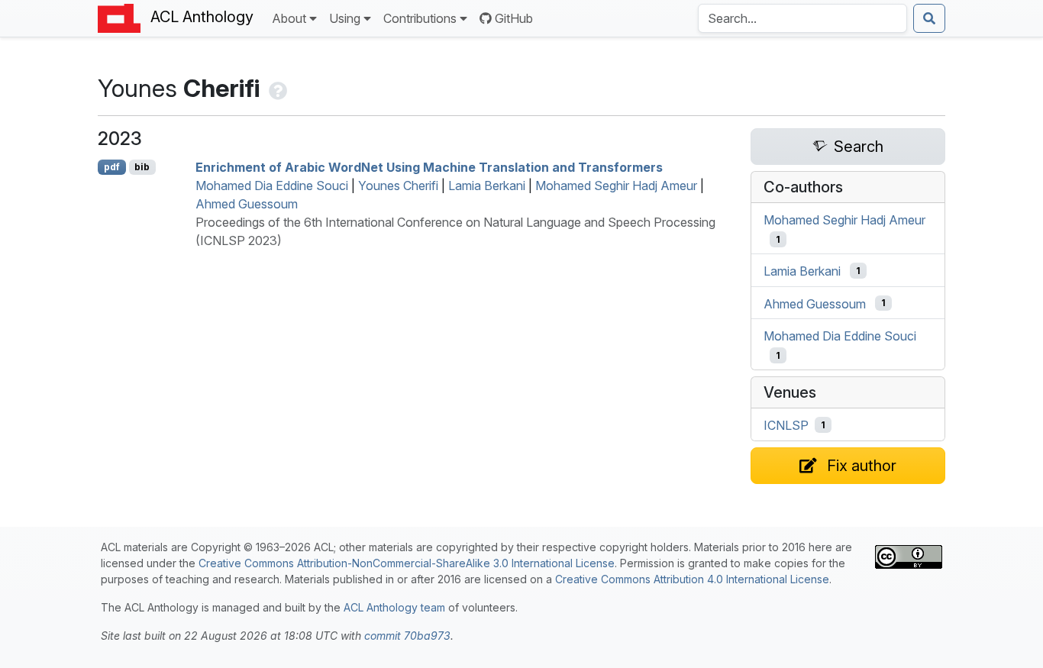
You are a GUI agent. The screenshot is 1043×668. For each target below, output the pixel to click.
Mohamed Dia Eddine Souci (271, 185)
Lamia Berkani (486, 185)
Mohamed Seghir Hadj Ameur (616, 185)
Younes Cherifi (398, 185)
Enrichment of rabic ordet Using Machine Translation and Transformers (429, 167)
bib (142, 167)
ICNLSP (786, 425)
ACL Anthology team (394, 607)
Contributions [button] (420, 18)
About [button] (289, 18)
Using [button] (344, 18)
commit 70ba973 (407, 635)
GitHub (514, 18)
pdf (112, 167)
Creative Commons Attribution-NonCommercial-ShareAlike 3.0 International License (407, 563)
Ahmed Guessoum (246, 203)
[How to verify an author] (276, 88)
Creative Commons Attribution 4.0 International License (692, 579)
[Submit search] (929, 18)
